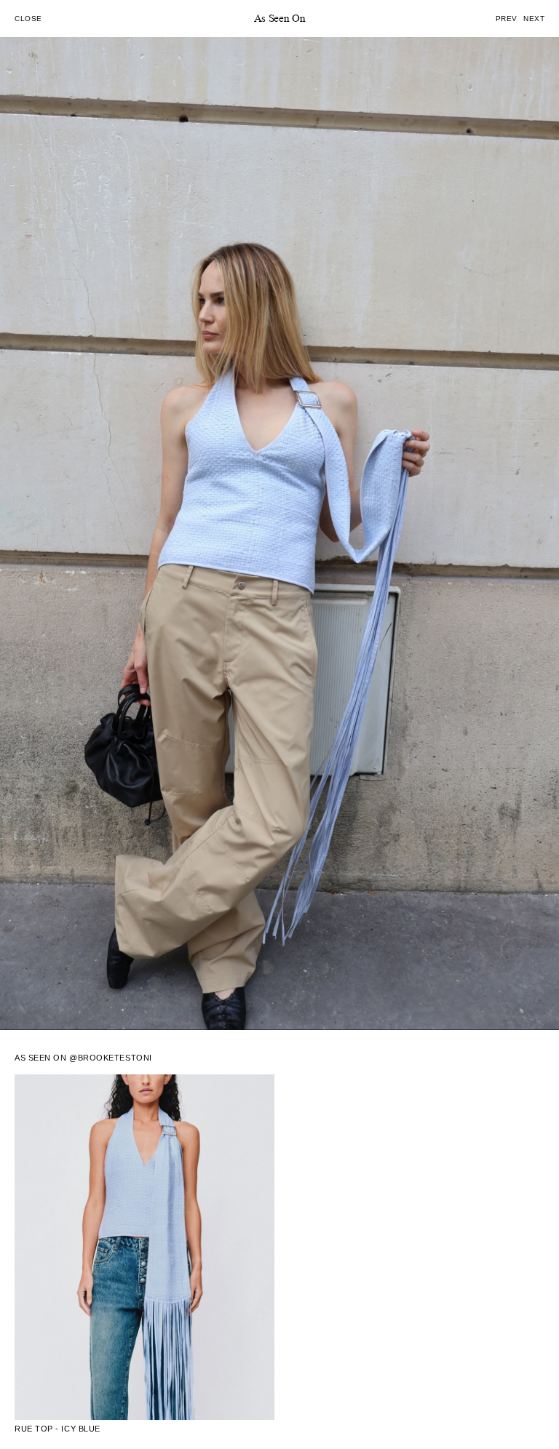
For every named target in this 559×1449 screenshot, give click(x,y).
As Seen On (280, 18)
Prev (507, 19)
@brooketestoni (110, 1057)
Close (28, 19)
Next (533, 19)
